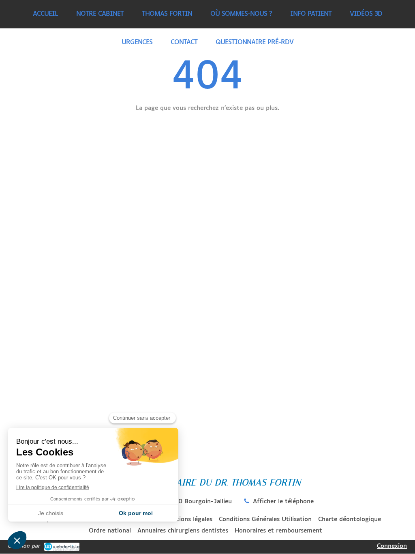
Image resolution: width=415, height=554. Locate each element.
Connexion (392, 546)
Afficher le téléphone (283, 501)
